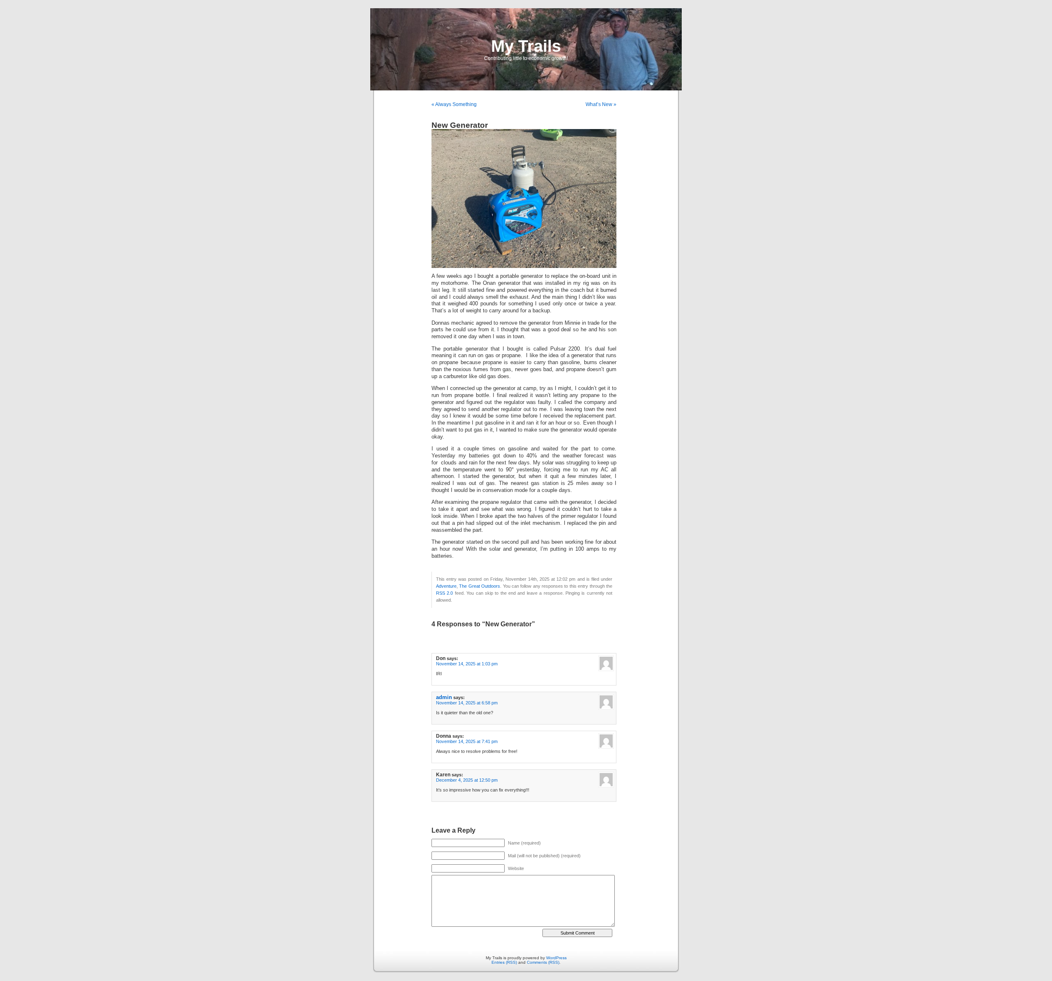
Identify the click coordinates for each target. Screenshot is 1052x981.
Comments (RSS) (543, 962)
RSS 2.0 (444, 593)
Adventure (446, 586)
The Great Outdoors (479, 586)
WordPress (556, 958)
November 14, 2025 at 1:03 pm (467, 663)
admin (444, 697)
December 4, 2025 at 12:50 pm (467, 780)
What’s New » (601, 104)
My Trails (526, 46)
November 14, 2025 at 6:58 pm (467, 702)
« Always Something (454, 104)
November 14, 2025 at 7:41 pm (467, 741)
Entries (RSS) (504, 962)
